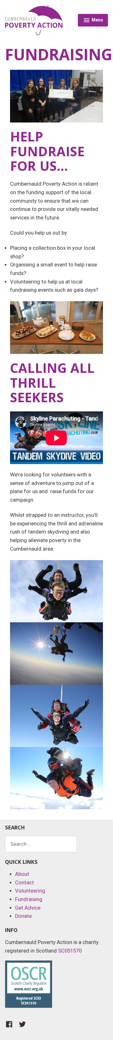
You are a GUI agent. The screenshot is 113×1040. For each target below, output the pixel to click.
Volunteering (30, 891)
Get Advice (27, 908)
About (22, 874)
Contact (24, 883)
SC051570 (70, 951)
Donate (23, 916)
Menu (93, 20)
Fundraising (28, 899)
